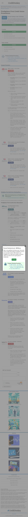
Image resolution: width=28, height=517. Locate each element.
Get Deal (14, 259)
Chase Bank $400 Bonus (15, 268)
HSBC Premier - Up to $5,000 (16, 264)
